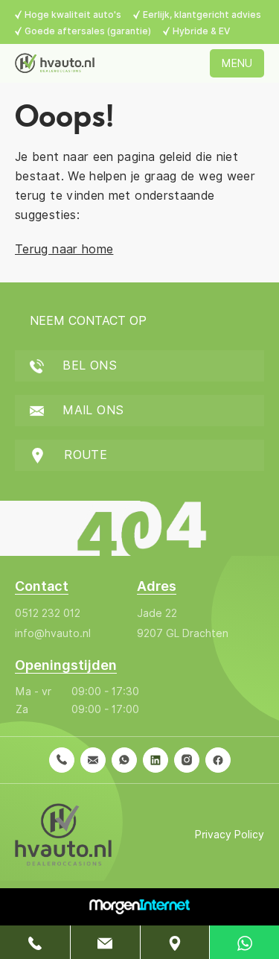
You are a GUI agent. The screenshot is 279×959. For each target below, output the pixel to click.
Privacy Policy (229, 835)
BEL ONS (88, 365)
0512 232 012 (47, 613)
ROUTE (83, 455)
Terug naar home (64, 249)
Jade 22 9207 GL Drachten (182, 623)
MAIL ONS (91, 410)
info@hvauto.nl (53, 633)
